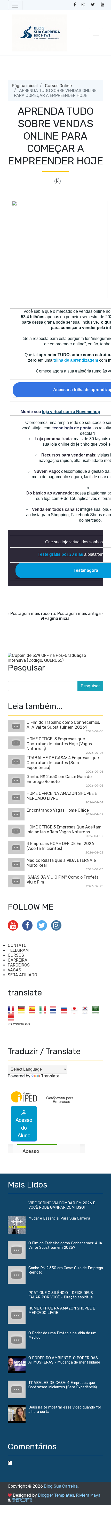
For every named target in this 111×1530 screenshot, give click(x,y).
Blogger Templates (56, 1495)
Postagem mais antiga (79, 613)
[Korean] (86, 1009)
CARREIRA (17, 960)
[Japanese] (76, 1009)
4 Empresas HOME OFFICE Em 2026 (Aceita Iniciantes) (60, 846)
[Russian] (65, 1009)
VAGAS (14, 970)
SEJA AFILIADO (22, 974)
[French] (12, 1009)
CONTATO (17, 945)
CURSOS (16, 955)
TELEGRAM (18, 950)
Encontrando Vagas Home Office (58, 810)
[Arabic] (97, 1009)
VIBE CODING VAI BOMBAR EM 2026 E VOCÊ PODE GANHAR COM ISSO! (61, 1205)
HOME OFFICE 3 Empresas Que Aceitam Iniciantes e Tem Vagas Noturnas (64, 829)
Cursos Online (58, 85)
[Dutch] (55, 1009)
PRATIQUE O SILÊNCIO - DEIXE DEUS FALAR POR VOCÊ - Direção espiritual (60, 1295)
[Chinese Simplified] (12, 1016)
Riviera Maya (88, 1495)
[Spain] (33, 1009)
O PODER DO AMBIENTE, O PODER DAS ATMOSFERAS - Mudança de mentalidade (64, 1360)
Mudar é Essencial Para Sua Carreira (59, 1218)
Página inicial (25, 85)
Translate (50, 1076)
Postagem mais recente (33, 613)
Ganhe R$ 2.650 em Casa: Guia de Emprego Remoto (59, 779)
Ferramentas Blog (20, 1023)
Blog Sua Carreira (61, 1486)
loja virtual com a (71, 411)
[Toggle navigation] (15, 5)
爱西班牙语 (22, 1500)
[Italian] (44, 1009)
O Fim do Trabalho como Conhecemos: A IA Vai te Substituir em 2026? (63, 725)
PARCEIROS (19, 965)
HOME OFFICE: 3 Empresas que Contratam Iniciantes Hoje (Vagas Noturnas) (59, 743)
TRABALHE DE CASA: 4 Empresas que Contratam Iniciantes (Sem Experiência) (63, 762)
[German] (23, 1009)
